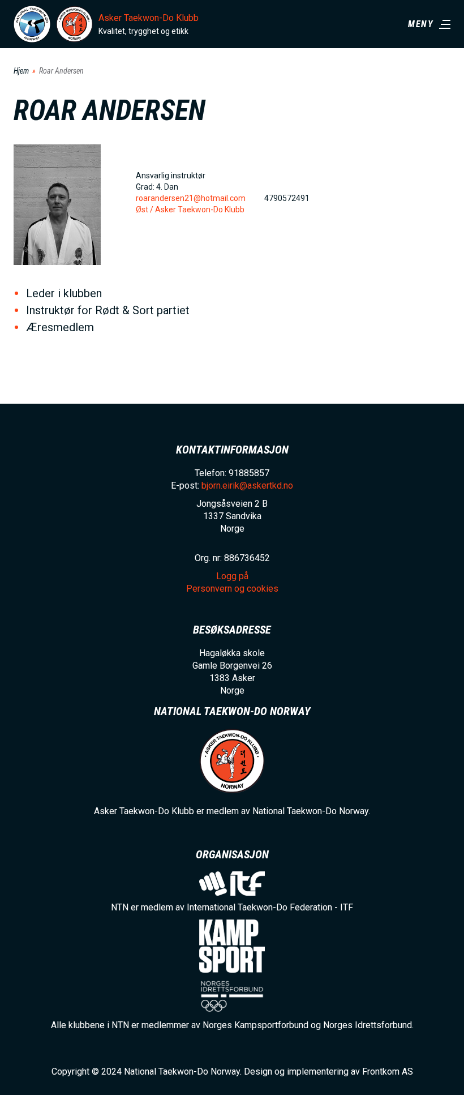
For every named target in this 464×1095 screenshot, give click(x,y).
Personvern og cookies (232, 588)
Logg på (232, 576)
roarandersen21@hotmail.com (191, 198)
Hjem (21, 70)
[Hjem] (32, 24)
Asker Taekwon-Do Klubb (148, 17)
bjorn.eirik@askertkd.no (247, 485)
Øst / (145, 209)
